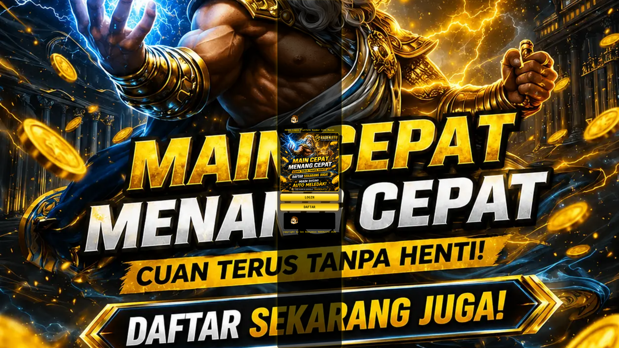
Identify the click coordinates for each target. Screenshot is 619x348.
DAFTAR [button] (309, 207)
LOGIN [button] (309, 197)
